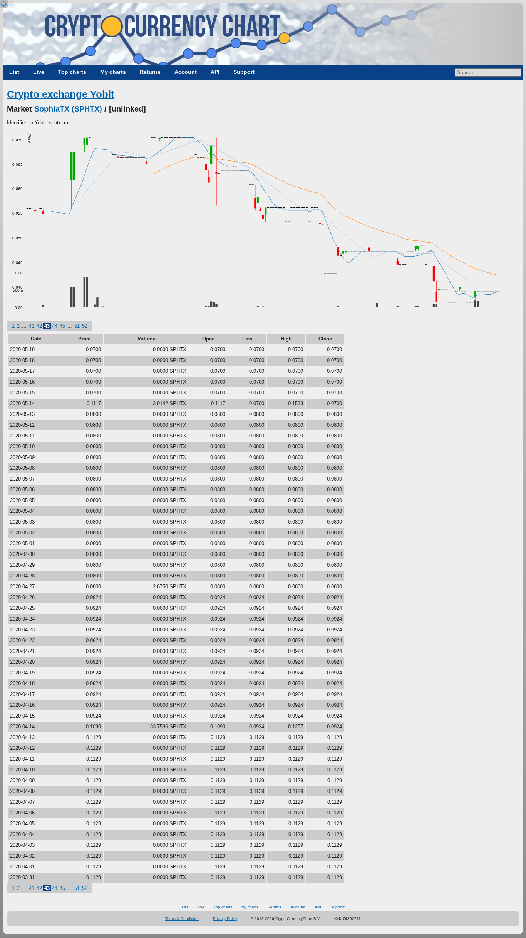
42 (39, 326)
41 (31, 326)
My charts (113, 72)
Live (38, 72)
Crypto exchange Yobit (60, 94)
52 (84, 326)
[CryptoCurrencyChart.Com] (263, 34)
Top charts (72, 72)
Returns (150, 72)
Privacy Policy (225, 918)
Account (185, 72)
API (215, 72)
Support (244, 72)
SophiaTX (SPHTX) (68, 109)
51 (77, 326)
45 (62, 326)
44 (54, 326)
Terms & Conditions (182, 918)
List (14, 72)
